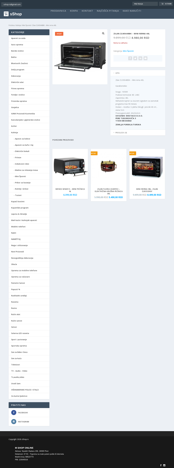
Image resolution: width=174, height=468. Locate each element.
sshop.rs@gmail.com (12, 4)
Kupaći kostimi (17, 201)
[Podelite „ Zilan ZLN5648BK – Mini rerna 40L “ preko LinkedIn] (140, 58)
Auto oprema (17, 44)
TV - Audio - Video (19, 371)
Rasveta (14, 302)
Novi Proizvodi (17, 251)
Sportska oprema (19, 346)
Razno (14, 308)
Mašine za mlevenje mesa (26, 170)
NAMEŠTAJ (16, 239)
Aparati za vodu (18, 38)
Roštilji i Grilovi (21, 189)
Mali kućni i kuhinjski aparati (24, 220)
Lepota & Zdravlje (19, 214)
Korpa (74, 11)
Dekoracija (16, 76)
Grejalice (15, 107)
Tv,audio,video (17, 377)
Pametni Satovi (18, 283)
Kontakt (87, 11)
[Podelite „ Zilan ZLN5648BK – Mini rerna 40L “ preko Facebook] (130, 58)
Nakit (13, 233)
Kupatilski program (20, 208)
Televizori (15, 364)
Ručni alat (15, 314)
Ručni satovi (16, 321)
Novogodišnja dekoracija (22, 258)
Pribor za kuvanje (22, 182)
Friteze (18, 157)
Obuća (14, 264)
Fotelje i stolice (18, 94)
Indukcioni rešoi (22, 164)
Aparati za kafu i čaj (24, 145)
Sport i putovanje (19, 339)
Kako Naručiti (132, 11)
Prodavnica (58, 11)
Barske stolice (17, 51)
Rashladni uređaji (19, 295)
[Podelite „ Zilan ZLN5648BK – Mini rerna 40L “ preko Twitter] (135, 58)
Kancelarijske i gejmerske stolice (25, 120)
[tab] (137, 73)
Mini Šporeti (26, 25)
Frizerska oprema (19, 101)
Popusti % (15, 289)
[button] (103, 33)
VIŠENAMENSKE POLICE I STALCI (25, 390)
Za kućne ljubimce (19, 396)
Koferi (14, 126)
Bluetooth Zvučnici (19, 63)
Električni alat (17, 82)
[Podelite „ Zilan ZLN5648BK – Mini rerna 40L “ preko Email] (145, 58)
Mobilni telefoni (18, 226)
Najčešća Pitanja (108, 11)
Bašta (13, 57)
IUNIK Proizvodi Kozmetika (23, 113)
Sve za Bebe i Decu (19, 352)
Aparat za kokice (22, 139)
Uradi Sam (16, 383)
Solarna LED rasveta (20, 333)
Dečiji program (17, 69)
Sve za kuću (16, 358)
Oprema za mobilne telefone (24, 270)
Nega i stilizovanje (19, 245)
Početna (12, 25)
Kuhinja (18, 25)
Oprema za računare (20, 277)
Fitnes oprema (17, 88)
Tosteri (18, 195)
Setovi (14, 327)
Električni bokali (22, 151)
